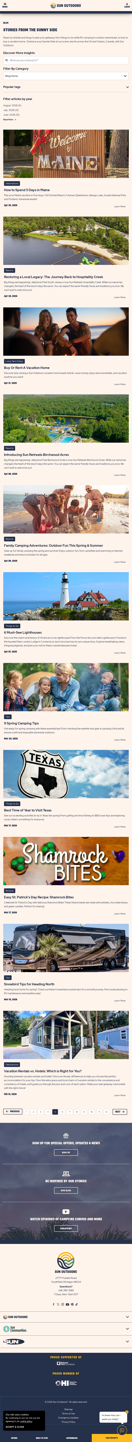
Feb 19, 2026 (10, 1094)
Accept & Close (15, 1427)
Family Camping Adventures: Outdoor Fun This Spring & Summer (53, 545)
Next (117, 1112)
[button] (66, 1152)
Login (127, 7)
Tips (8, 716)
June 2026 (9, 114)
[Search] (6, 60)
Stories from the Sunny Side (30, 30)
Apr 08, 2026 (10, 474)
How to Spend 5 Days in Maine (27, 190)
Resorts (10, 270)
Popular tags (11, 87)
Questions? (66, 1286)
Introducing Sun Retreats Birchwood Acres (36, 455)
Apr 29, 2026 (10, 296)
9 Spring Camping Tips (21, 723)
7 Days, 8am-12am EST (66, 1294)
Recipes (10, 890)
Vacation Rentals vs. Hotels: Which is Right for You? (43, 1071)
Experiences (72, 1438)
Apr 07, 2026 (10, 651)
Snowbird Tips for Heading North (29, 984)
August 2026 (10, 105)
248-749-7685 (66, 1290)
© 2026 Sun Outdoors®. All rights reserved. (66, 1401)
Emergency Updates (68, 1417)
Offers (14, 1438)
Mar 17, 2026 (10, 825)
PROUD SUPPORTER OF (66, 1357)
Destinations (12, 183)
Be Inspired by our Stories (66, 1181)
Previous (15, 1111)
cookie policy (26, 1421)
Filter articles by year (17, 99)
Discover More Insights (19, 53)
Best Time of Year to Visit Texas (28, 810)
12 (106, 1112)
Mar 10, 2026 (10, 999)
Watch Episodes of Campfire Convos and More (66, 1219)
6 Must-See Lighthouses (23, 632)
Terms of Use (68, 1413)
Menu (5, 7)
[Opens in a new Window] (66, 1364)
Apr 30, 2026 (10, 205)
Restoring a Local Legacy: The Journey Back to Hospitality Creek (53, 277)
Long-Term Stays (14, 361)
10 (92, 1112)
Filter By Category (15, 69)
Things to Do (12, 626)
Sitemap (68, 1409)
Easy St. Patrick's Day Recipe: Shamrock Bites (39, 897)
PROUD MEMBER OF (66, 1373)
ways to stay (42, 1438)
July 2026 (8, 110)
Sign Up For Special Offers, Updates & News (66, 1143)
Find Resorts (112, 1438)
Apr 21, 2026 (10, 383)
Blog (5, 23)
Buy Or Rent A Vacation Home (27, 368)
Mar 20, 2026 (11, 738)
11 (99, 1112)
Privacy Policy (68, 1421)
